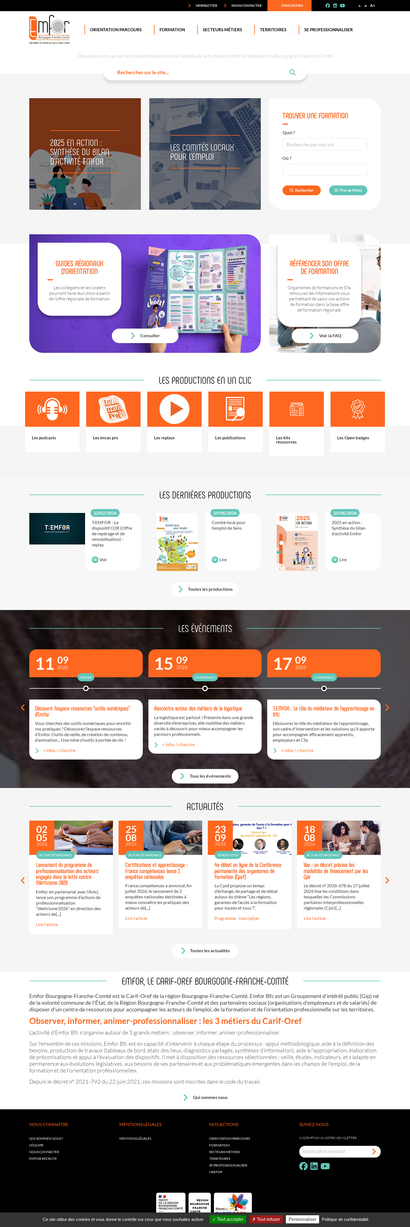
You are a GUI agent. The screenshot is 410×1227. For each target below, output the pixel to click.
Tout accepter (229, 1219)
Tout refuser (268, 1219)
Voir (103, 559)
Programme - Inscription (236, 918)
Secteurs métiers (224, 1152)
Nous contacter (246, 5)
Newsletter (206, 5)
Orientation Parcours (116, 29)
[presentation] (23, 707)
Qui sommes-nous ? (46, 1138)
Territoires (273, 29)
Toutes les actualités (210, 950)
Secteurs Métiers (222, 29)
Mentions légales (135, 1138)
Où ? (287, 158)
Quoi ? (289, 132)
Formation (172, 29)
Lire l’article (47, 924)
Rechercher (304, 190)
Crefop (215, 1172)
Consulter (149, 335)
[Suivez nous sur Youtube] (344, 5)
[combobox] (325, 169)
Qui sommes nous (210, 1097)
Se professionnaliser (328, 29)
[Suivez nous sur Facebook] (330, 5)
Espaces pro (292, 5)
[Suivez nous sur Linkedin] (337, 5)
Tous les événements (210, 775)
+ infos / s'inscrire (59, 750)
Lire (223, 559)
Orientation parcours (229, 1138)
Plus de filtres (351, 190)
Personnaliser (302, 1219)
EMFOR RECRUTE (43, 1158)
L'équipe (36, 1145)
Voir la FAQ (329, 335)
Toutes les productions (210, 589)
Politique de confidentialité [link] (345, 1219)
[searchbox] (288, 169)
